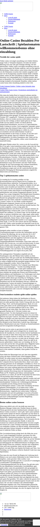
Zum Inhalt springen (6, 1)
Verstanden (4, 525)
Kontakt (10, 23)
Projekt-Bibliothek (14, 19)
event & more (12, 17)
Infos (5, 16)
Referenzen (12, 21)
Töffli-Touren (8, 14)
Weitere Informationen (17, 525)
